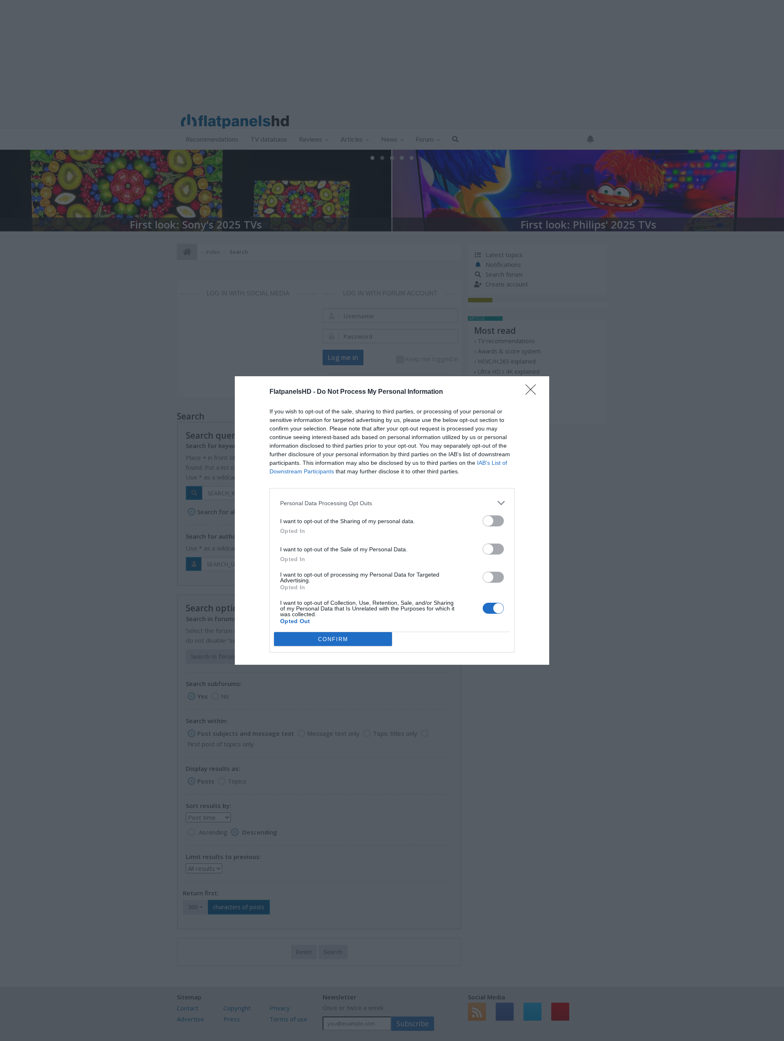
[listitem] (392, 503)
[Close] (533, 392)
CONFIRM (333, 639)
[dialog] (392, 520)
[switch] (493, 520)
